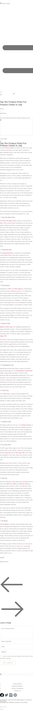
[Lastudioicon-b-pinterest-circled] (15, 695)
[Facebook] (2, 695)
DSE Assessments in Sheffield (12, 568)
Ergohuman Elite (8, 253)
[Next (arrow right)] (2, 709)
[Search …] (1, 92)
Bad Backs (3, 113)
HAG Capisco (18, 289)
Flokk (9, 289)
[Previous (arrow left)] (0, 709)
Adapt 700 (3, 336)
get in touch (22, 548)
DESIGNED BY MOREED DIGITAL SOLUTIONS (13, 702)
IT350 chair (6, 394)
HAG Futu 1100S (11, 484)
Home (2, 109)
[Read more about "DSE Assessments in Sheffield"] (9, 563)
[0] (1, 95)
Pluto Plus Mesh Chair (9, 221)
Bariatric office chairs (6, 327)
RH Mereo (6, 524)
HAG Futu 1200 (23, 484)
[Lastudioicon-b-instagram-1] (11, 695)
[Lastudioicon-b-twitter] (6, 695)
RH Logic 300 (6, 452)
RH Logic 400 (20, 452)
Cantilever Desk (25, 425)
